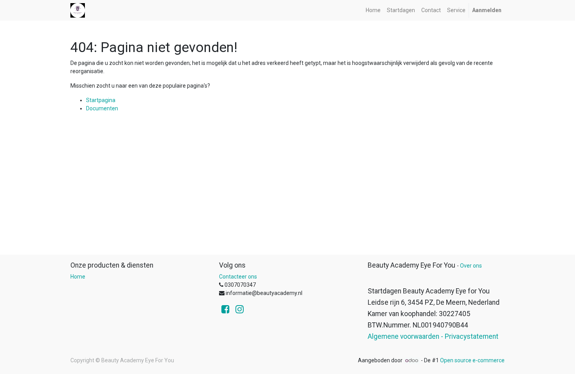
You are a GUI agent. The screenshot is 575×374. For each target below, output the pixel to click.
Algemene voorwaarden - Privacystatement (433, 336)
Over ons (471, 266)
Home (77, 276)
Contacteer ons (238, 276)
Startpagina (100, 100)
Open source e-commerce (472, 360)
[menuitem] (373, 10)
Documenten (102, 108)
